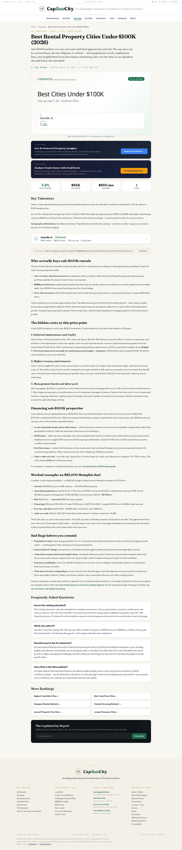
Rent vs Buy (59, 808)
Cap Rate (59, 792)
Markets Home (52, 18)
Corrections (136, 801)
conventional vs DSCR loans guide (98, 466)
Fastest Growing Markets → (107, 704)
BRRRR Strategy (61, 801)
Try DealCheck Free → (134, 170)
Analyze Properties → (134, 151)
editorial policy (45, 844)
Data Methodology (139, 795)
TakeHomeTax (99, 798)
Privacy (135, 808)
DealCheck (80, 251)
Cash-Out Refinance (63, 811)
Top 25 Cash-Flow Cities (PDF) (29, 811)
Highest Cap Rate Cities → (46, 696)
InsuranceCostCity (101, 804)
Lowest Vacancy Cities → (106, 712)
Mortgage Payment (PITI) (65, 798)
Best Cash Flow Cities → (105, 696)
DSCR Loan (59, 805)
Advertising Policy (139, 821)
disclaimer (33, 844)
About (133, 18)
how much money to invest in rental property (81, 585)
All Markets (21, 792)
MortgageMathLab (101, 792)
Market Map (22, 805)
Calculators (101, 18)
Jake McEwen (40, 67)
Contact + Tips (137, 805)
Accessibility (137, 824)
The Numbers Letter (101, 810)
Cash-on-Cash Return (64, 795)
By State (88, 18)
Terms (134, 811)
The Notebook (22, 808)
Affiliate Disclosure (139, 817)
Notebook (122, 18)
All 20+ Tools (60, 814)
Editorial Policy (138, 798)
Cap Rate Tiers (23, 801)
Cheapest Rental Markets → (47, 704)
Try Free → (143, 251)
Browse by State (23, 798)
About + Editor (137, 792)
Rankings (77, 18)
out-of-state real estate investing (48, 588)
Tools (112, 18)
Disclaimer (136, 814)
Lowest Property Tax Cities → (48, 712)
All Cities (66, 18)
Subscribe (139, 736)
